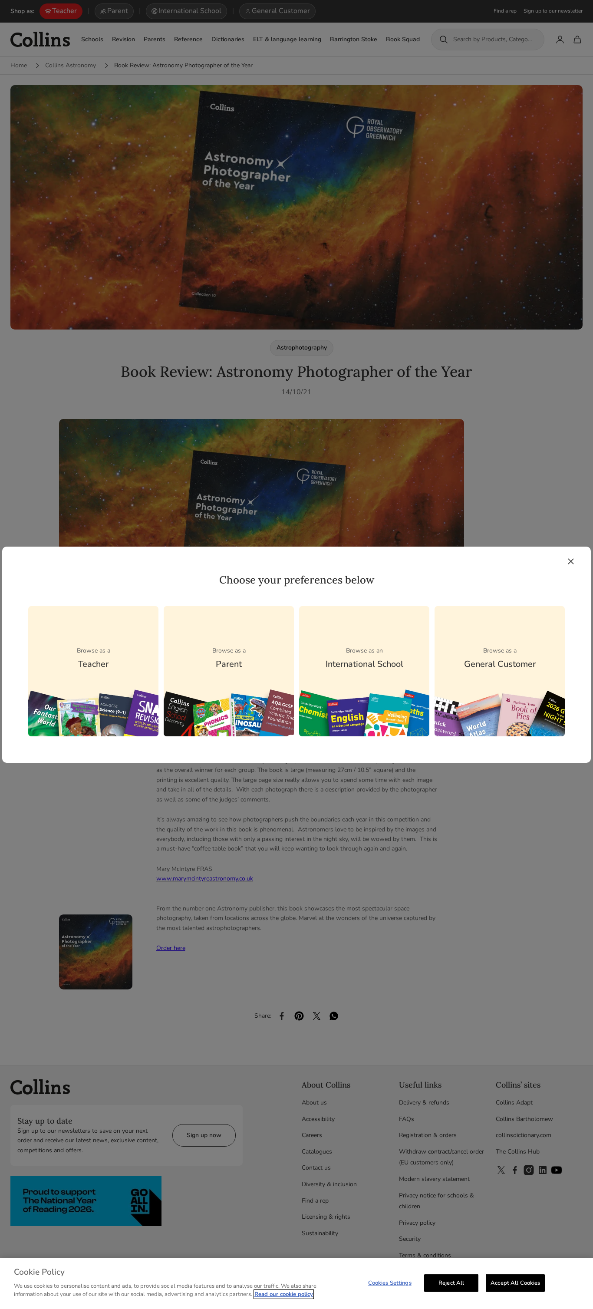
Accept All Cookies (515, 1282)
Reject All (451, 1282)
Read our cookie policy (283, 1294)
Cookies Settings (390, 1282)
